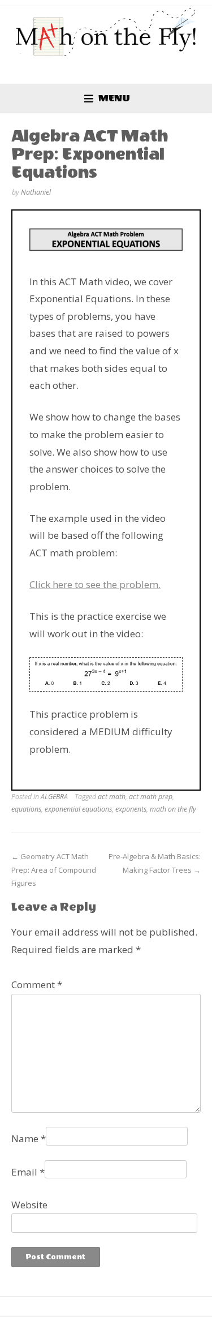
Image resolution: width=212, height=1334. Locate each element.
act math (112, 796)
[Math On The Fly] (106, 32)
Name (28, 1138)
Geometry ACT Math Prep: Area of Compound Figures (53, 869)
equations (26, 809)
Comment (36, 984)
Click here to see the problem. (95, 584)
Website (29, 1204)
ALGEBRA (54, 796)
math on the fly (173, 809)
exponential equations (78, 809)
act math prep (150, 796)
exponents (130, 809)
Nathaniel (36, 192)
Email (28, 1171)
